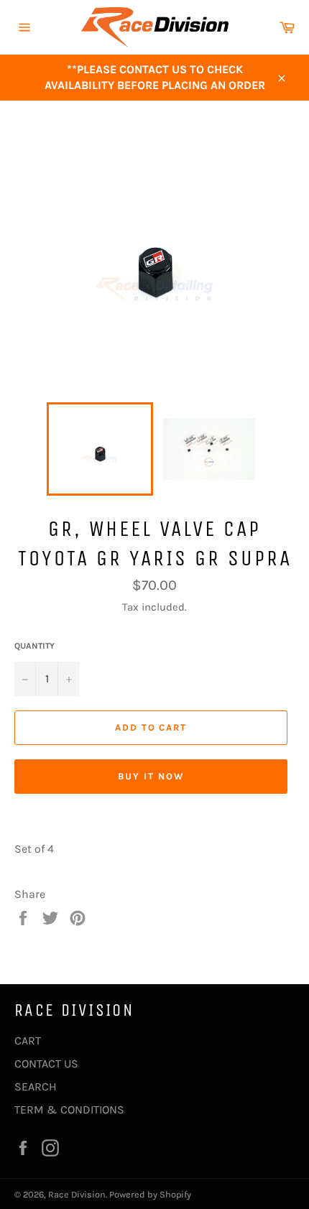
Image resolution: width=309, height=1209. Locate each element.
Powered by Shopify (150, 1194)
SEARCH (35, 1086)
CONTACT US (46, 1063)
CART (27, 1040)
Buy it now (151, 776)
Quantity (34, 646)
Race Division (77, 1194)
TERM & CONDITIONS (69, 1109)
